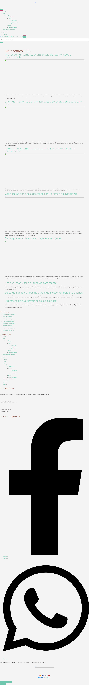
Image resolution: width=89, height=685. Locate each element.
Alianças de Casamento (9, 29)
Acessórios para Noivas (9, 319)
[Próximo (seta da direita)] (4, 684)
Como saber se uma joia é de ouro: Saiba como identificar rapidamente (40, 150)
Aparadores (14, 20)
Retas (9, 25)
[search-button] (1, 42)
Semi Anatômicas (12, 27)
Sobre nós (5, 31)
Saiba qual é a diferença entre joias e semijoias (33, 238)
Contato (5, 34)
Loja (4, 13)
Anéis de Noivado (7, 316)
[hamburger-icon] (1, 10)
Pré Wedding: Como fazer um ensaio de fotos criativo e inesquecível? (38, 56)
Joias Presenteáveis (8, 318)
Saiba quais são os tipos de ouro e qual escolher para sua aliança (44, 292)
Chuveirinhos (14, 22)
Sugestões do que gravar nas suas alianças (30, 300)
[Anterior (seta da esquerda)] (1, 684)
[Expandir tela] (4, 682)
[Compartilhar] (7, 682)
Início (4, 11)
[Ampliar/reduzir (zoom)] (1, 682)
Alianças (8, 15)
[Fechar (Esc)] (10, 682)
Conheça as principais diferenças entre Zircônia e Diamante (41, 193)
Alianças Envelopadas (8, 321)
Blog (4, 32)
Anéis (9, 18)
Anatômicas (11, 16)
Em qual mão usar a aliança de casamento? (31, 282)
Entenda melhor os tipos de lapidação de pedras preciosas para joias (43, 103)
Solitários (13, 23)
